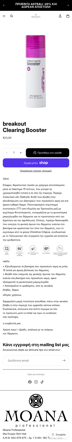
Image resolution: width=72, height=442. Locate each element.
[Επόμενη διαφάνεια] (68, 5)
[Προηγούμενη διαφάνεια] (4, 5)
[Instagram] (36, 382)
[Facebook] (30, 382)
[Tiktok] (42, 382)
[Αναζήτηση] (11, 16)
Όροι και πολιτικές (36, 374)
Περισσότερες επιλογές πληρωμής (36, 171)
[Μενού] (4, 16)
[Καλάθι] (68, 16)
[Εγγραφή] (64, 360)
